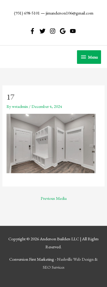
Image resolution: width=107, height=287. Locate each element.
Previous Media (54, 198)
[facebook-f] (34, 31)
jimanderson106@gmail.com (69, 13)
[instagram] (54, 31)
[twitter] (44, 31)
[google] (64, 31)
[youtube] (74, 31)
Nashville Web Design (75, 259)
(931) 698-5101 (27, 13)
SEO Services (53, 267)
